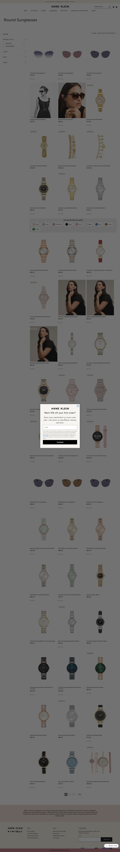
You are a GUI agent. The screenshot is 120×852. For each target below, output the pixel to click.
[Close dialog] (78, 406)
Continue (60, 442)
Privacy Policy (46, 435)
